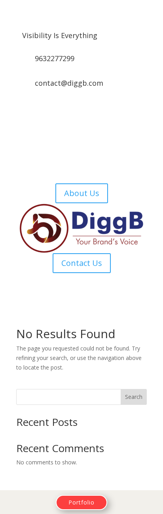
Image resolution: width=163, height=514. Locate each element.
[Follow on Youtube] (105, 110)
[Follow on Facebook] (57, 110)
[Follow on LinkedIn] (89, 110)
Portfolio (81, 502)
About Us (81, 193)
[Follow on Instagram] (73, 110)
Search (133, 396)
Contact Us (81, 263)
